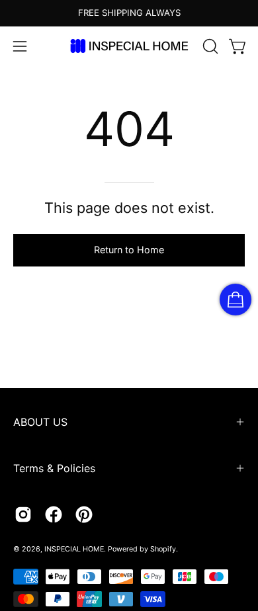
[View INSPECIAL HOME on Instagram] (23, 514)
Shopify (163, 549)
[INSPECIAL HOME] (129, 46)
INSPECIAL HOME (74, 549)
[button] (209, 46)
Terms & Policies (54, 468)
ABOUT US (40, 421)
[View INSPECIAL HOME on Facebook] (54, 514)
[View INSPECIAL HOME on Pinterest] (84, 514)
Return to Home (129, 249)
